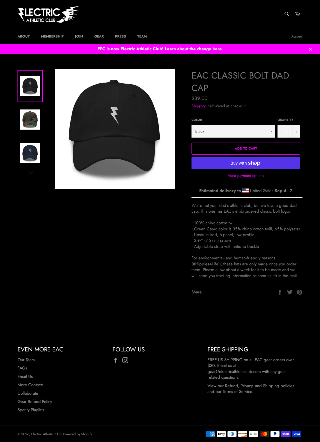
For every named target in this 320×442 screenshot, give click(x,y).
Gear (99, 36)
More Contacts (31, 385)
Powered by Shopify (77, 433)
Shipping (199, 106)
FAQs (22, 368)
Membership (52, 36)
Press (120, 36)
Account (296, 36)
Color (197, 120)
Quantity (285, 120)
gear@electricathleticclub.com (234, 371)
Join (79, 36)
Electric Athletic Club (46, 433)
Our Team (26, 360)
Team (142, 36)
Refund (231, 386)
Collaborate (28, 393)
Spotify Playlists (31, 410)
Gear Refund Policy (35, 401)
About (24, 36)
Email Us (25, 376)
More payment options (246, 175)
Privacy (246, 386)
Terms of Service (237, 391)
